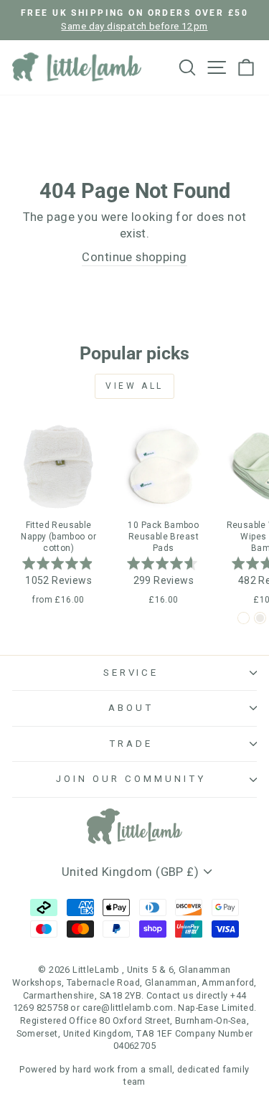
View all (134, 386)
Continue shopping (134, 257)
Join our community (131, 778)
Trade (131, 743)
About (131, 707)
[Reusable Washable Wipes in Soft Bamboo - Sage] (243, 618)
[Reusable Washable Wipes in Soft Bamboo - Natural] (260, 618)
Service (131, 672)
